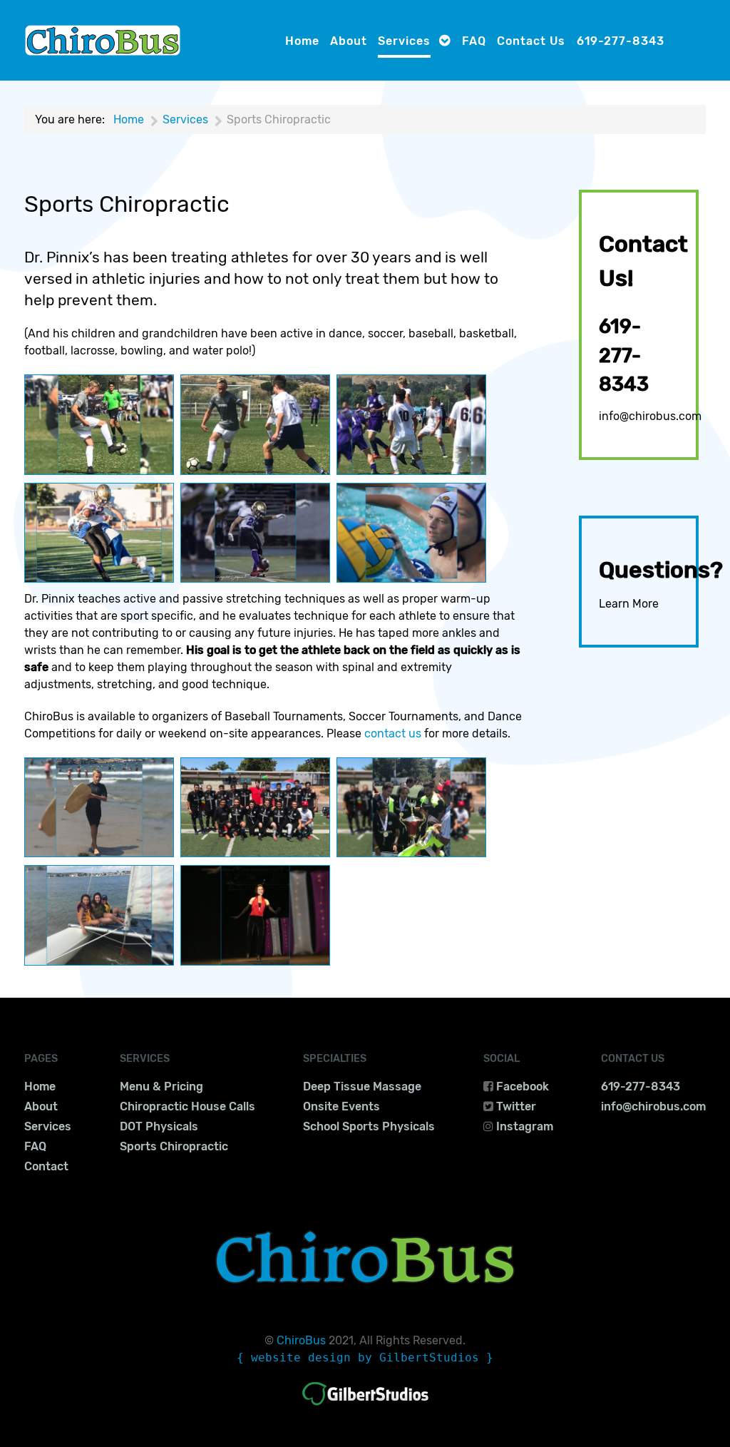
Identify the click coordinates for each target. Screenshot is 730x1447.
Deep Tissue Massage (362, 1086)
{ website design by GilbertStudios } (365, 1357)
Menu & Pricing (161, 1086)
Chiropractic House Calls (187, 1106)
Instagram (524, 1126)
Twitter (516, 1106)
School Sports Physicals (369, 1126)
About (41, 1106)
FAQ (35, 1146)
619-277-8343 (624, 356)
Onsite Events (341, 1106)
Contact (46, 1166)
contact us (392, 733)
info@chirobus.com (650, 416)
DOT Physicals (159, 1126)
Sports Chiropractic (174, 1146)
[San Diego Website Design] (365, 1394)
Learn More (629, 603)
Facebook (522, 1086)
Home (40, 1086)
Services (47, 1126)
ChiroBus (301, 1340)
